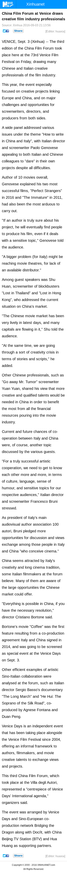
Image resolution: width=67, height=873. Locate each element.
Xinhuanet (35, 4)
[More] (18, 31)
